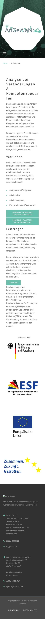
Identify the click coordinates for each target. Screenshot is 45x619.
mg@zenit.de (11, 546)
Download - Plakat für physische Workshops (22, 214)
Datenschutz (30, 610)
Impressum (13, 610)
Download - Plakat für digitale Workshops (22, 221)
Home (5, 63)
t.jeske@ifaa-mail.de (14, 586)
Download (13, 283)
